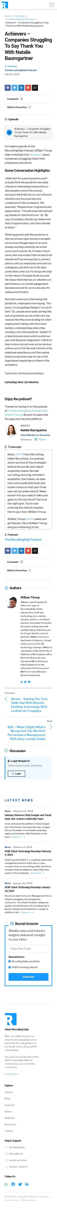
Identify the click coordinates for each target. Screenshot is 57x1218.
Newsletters (16, 957)
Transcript (14, 446)
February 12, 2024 (23, 811)
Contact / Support (18, 1166)
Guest (26, 425)
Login (18, 773)
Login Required (19, 760)
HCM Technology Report (25, 967)
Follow (42, 439)
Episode (13, 119)
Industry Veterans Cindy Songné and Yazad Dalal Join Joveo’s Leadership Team (28, 817)
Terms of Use (12, 1200)
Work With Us (16, 1153)
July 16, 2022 (12, 74)
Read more (16, 837)
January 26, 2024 (22, 883)
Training (9, 1131)
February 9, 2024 (22, 847)
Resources (10, 1124)
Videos (8, 1111)
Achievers (36, 154)
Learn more (11, 1074)
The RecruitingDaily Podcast (20, 19)
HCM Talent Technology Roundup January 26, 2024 (27, 889)
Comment (13, 99)
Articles (9, 1092)
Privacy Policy (29, 1200)
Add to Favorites (17, 107)
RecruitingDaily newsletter (26, 961)
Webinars (10, 1118)
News (8, 811)
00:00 (19, 454)
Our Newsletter (17, 1147)
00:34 (29, 519)
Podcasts (20, 16)
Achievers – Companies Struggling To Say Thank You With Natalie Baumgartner (32, 132)
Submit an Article (18, 1160)
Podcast (12, 66)
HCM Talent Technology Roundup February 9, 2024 (28, 853)
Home (8, 16)
